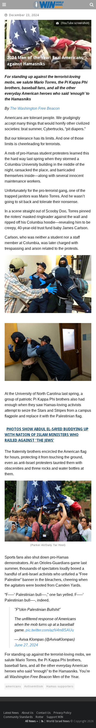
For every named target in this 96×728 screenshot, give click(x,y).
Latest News (11, 712)
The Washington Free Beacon (35, 108)
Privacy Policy (62, 712)
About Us (27, 712)
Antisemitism (33, 686)
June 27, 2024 (26, 645)
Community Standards (18, 717)
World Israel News (58, 721)
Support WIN (55, 717)
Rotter (40, 717)
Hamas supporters (59, 686)
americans (13, 686)
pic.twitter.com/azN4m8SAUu (50, 630)
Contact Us (43, 712)
